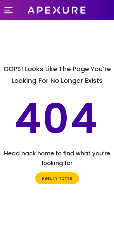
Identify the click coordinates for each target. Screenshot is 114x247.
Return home (57, 178)
